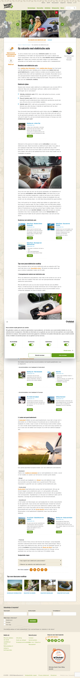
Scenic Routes (40, 509)
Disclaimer (54, 675)
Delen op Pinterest (56, 12)
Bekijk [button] (30, 136)
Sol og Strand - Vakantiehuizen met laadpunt (35, 518)
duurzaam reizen (36, 268)
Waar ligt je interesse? (10, 618)
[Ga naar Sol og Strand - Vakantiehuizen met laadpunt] (22, 521)
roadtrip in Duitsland (31, 473)
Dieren (62, 8)
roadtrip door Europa (46, 68)
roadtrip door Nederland (28, 68)
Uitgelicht (62, 2)
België (39, 480)
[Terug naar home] (8, 6)
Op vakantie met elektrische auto (37, 40)
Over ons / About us (34, 642)
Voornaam (7, 610)
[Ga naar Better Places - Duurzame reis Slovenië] (51, 227)
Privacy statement (43, 675)
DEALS (43, 2)
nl (73, 2)
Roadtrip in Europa (29, 593)
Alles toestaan (63, 355)
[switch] (31, 345)
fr (75, 2)
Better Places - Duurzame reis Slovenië (63, 224)
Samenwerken (33, 640)
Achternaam (32, 610)
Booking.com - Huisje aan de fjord (64, 517)
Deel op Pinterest (60, 158)
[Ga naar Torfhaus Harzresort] (51, 400)
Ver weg (8, 624)
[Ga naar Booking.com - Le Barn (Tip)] (22, 126)
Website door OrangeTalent (68, 675)
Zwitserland (21, 489)
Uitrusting (19, 637)
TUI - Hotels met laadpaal (33, 397)
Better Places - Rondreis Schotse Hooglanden (34, 224)
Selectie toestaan (39, 355)
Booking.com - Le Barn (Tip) (33, 123)
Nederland (22, 420)
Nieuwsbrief (55, 2)
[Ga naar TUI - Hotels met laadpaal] (22, 400)
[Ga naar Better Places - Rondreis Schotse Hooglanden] (22, 227)
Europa (8, 622)
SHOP (48, 2)
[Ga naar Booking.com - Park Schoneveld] (22, 375)
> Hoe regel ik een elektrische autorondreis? (32, 560)
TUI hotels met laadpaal (27, 358)
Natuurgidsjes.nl (8, 646)
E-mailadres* (56, 610)
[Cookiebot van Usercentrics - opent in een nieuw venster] (67, 322)
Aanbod (50, 40)
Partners (69, 2)
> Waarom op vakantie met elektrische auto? (32, 564)
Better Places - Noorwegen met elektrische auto (34, 243)
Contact (31, 637)
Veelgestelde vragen (31, 675)
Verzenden (33, 621)
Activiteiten (47, 8)
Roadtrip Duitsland (63, 593)
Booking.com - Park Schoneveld (34, 372)
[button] (17, 24)
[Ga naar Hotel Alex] (51, 375)
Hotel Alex (58, 372)
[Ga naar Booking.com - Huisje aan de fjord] (51, 521)
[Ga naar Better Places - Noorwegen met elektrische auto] (22, 246)
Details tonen (67, 350)
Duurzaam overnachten (14, 593)
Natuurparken (55, 8)
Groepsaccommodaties (23, 642)
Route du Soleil (47, 547)
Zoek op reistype (21, 640)
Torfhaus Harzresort (60, 397)
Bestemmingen (31, 8)
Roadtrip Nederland (47, 593)
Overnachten (40, 8)
